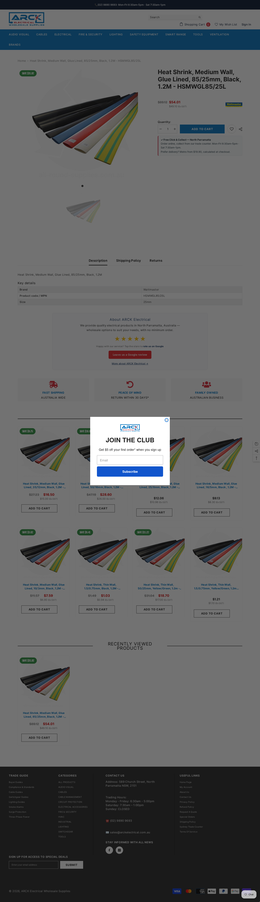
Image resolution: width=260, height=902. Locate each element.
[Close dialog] (166, 420)
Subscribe (130, 471)
